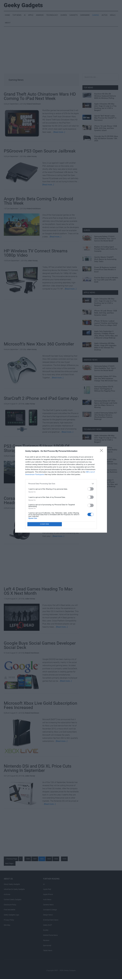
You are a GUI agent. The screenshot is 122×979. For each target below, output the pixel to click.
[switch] (90, 489)
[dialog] (61, 490)
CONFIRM (44, 524)
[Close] (102, 451)
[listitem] (61, 483)
